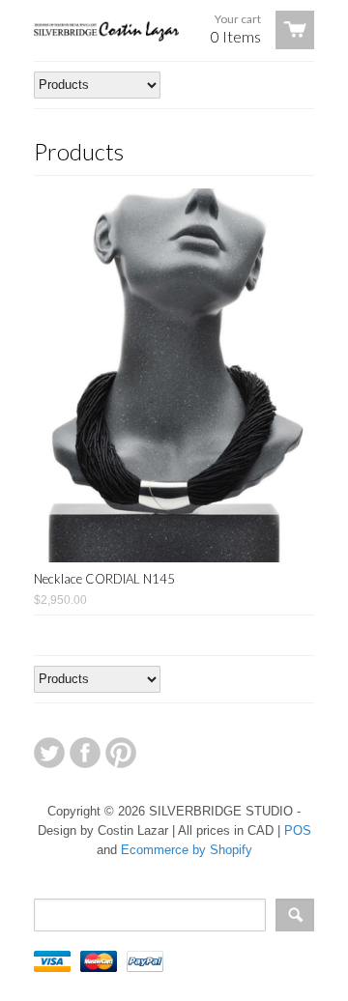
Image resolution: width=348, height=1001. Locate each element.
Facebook (85, 752)
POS (297, 830)
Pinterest (120, 752)
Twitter (49, 752)
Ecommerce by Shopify (186, 850)
